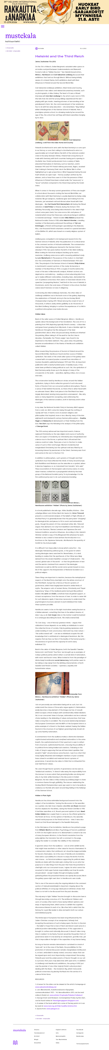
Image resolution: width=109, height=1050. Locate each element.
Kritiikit (37, 1036)
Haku (57, 1043)
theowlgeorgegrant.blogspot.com (66, 1001)
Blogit (36, 1039)
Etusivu (36, 1029)
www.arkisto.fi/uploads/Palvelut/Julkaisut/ (66, 995)
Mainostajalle (60, 1036)
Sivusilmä (37, 1043)
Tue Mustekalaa (61, 1039)
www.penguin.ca (52, 1009)
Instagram (80, 1033)
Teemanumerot (39, 1033)
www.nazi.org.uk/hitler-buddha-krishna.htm (60, 1006)
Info (57, 1033)
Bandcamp (80, 1036)
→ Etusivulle (9, 48)
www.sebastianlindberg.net (45, 987)
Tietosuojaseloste (82, 1043)
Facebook (79, 1029)
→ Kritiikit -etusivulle (12, 51)
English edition (61, 1029)
